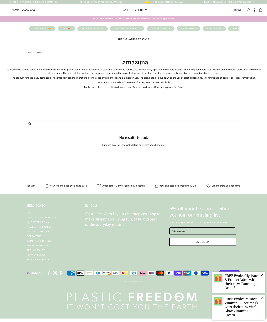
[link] (238, 282)
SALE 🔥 (66, 28)
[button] (6, 10)
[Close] (262, 274)
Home (29, 53)
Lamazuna (38, 53)
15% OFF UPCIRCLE (160, 28)
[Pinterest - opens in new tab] (61, 273)
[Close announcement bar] (264, 2)
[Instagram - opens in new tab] (55, 273)
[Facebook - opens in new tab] (49, 273)
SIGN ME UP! (202, 242)
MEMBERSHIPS (188, 28)
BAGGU (236, 28)
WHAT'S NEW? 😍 (42, 28)
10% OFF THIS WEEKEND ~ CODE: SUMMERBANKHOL (33, 2)
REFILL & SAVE (214, 28)
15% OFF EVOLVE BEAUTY (127, 28)
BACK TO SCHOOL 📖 (92, 28)
